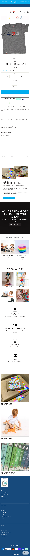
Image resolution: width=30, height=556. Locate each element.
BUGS (2, 525)
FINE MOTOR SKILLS (5, 532)
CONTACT (3, 510)
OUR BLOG (3, 508)
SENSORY (3, 536)
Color (15, 80)
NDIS (2, 518)
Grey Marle (10, 83)
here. (20, 361)
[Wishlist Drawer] (24, 11)
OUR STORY (4, 505)
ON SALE (3, 496)
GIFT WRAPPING (7, 153)
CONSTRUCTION (5, 528)
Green (14, 86)
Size (15, 73)
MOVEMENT (4, 534)
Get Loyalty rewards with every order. (15, 346)
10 (21, 76)
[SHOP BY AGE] (15, 388)
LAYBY (2, 514)
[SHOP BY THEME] (15, 457)
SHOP (2, 490)
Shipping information (9, 144)
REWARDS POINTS (7, 150)
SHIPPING (3, 512)
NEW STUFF (4, 492)
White (24, 83)
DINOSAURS (4, 530)
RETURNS (3, 521)
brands (19, 316)
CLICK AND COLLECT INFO (10, 156)
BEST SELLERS (4, 494)
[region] (15, 2)
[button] (15, 554)
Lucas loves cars (12, 140)
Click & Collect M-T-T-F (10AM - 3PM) (16, 106)
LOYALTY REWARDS (5, 516)
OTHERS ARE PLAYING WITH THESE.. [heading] (15, 237)
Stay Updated (5, 541)
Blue (4, 83)
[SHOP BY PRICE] (15, 422)
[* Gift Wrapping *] (8, 247)
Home (14, 61)
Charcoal (18, 83)
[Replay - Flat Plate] (22, 247)
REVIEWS (3, 498)
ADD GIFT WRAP (9, 197)
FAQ (3, 147)
